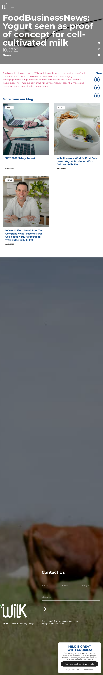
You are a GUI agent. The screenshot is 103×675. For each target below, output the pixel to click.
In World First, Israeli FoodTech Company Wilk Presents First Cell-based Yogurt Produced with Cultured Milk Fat (24, 235)
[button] (12, 6)
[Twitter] (99, 43)
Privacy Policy (27, 623)
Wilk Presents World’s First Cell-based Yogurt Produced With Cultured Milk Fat (77, 161)
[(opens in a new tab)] (26, 129)
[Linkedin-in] (99, 49)
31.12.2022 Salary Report (20, 158)
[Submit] (44, 609)
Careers (14, 623)
